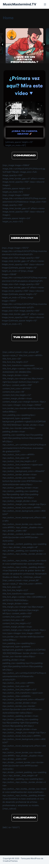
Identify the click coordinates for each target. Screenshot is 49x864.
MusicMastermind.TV (19, 4)
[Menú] (45, 4)
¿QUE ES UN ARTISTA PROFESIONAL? (24, 59)
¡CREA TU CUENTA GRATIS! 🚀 (24, 132)
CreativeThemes (10, 861)
